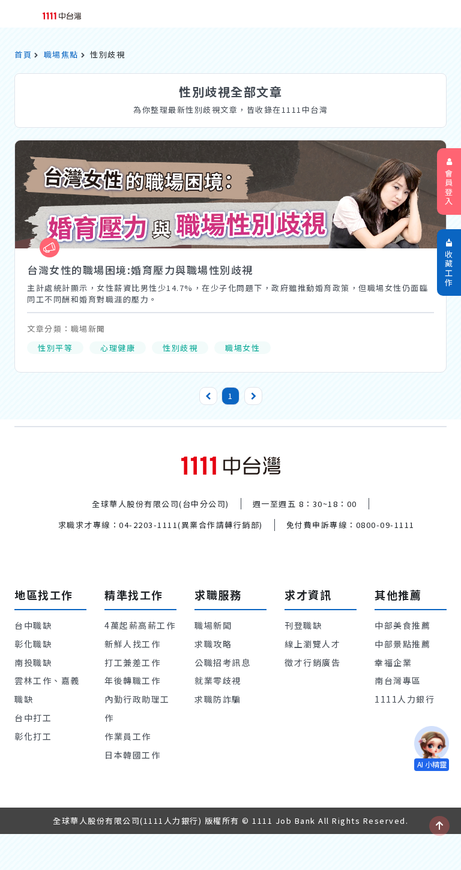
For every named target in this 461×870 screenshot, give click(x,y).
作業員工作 (127, 736)
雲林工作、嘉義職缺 (47, 689)
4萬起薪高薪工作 (139, 625)
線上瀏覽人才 (312, 644)
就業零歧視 (217, 680)
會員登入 (449, 187)
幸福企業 (393, 662)
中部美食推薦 (402, 625)
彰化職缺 (33, 644)
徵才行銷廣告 (312, 662)
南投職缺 (33, 662)
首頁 (23, 54)
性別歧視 (180, 347)
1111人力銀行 (405, 699)
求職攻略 (213, 644)
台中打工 (33, 718)
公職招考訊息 (222, 662)
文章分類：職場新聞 (66, 328)
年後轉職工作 (132, 680)
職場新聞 (213, 625)
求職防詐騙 (217, 699)
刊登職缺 (303, 625)
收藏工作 (449, 268)
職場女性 (242, 347)
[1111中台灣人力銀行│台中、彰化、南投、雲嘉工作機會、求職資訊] (62, 15)
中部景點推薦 (402, 644)
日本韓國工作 (132, 755)
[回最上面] (439, 826)
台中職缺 (33, 625)
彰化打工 (33, 736)
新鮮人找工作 (132, 644)
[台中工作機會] (230, 464)
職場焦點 (61, 54)
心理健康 (117, 347)
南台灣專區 (398, 680)
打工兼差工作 (132, 662)
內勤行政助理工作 (137, 708)
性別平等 (55, 347)
